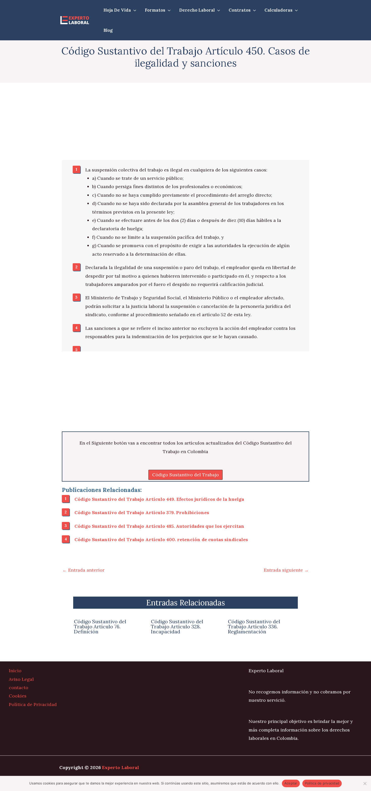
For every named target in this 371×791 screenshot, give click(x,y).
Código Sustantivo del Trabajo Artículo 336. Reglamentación (254, 626)
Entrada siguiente (286, 570)
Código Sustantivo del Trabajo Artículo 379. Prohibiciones (141, 512)
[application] (133, 10)
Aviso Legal (21, 679)
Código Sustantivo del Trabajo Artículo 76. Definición (100, 626)
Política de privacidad (322, 783)
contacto (18, 687)
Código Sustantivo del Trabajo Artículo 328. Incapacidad (177, 626)
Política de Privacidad (33, 704)
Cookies (17, 696)
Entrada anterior (83, 570)
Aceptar (290, 783)
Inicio (15, 670)
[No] (364, 783)
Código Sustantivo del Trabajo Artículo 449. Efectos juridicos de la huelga (159, 499)
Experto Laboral (120, 767)
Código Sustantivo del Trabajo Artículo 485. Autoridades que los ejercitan (159, 526)
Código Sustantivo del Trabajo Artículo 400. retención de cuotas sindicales (161, 539)
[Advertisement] (185, 122)
